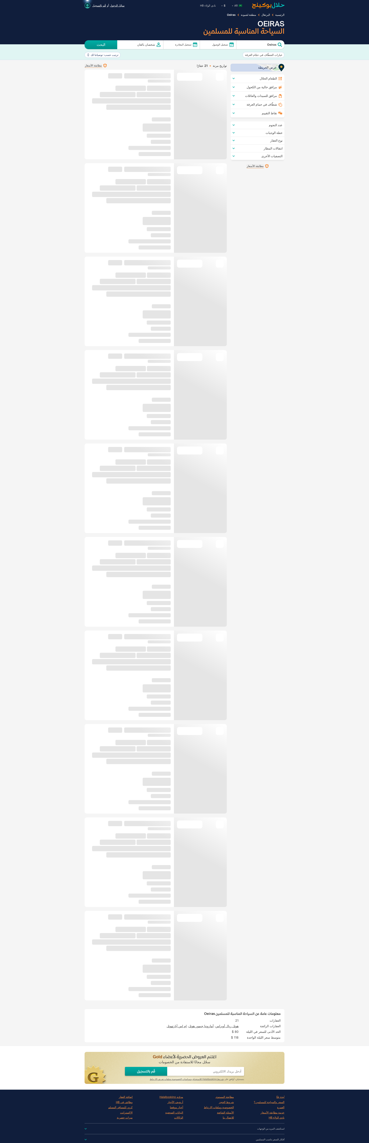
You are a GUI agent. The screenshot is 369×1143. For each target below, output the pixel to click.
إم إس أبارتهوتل (177, 1026)
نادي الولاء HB (208, 5)
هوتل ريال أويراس (227, 1026)
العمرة (280, 1107)
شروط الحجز (226, 1102)
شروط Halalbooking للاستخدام (208, 1079)
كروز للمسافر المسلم (120, 1107)
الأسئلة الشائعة (225, 1112)
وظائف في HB (124, 1102)
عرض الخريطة (267, 67)
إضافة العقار (126, 1096)
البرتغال (265, 14)
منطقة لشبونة (248, 14)
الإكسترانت (126, 1112)
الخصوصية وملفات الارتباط (219, 1107)
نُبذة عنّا (280, 1096)
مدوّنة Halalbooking (171, 1096)
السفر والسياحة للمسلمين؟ (269, 1102)
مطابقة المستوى (224, 1096)
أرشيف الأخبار (175, 1102)
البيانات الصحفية (174, 1112)
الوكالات (178, 1117)
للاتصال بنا (228, 1117)
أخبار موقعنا (176, 1107)
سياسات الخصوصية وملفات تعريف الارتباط (170, 1079)
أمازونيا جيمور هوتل (201, 1026)
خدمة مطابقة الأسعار (272, 1112)
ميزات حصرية (125, 1117)
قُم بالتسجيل (99, 5)
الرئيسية (279, 14)
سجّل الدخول (117, 5)
